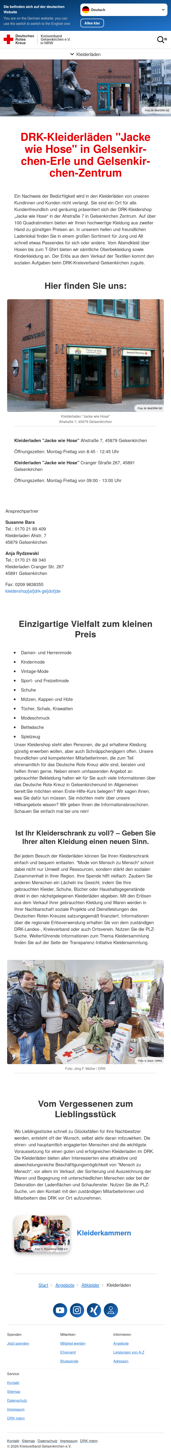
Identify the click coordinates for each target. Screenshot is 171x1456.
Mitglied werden (73, 1343)
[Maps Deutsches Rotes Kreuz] (111, 1310)
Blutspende (69, 1361)
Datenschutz (17, 1400)
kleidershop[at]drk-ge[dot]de (33, 591)
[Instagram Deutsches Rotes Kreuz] (77, 1310)
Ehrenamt (68, 1352)
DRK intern (16, 1418)
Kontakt (13, 1382)
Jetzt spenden (18, 1343)
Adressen (120, 1361)
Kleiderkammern (104, 1233)
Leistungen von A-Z (128, 1352)
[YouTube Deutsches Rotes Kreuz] (60, 1310)
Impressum (15, 1409)
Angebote (121, 1343)
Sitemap (13, 1391)
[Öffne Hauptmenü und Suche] (162, 39)
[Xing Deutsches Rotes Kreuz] (94, 1310)
